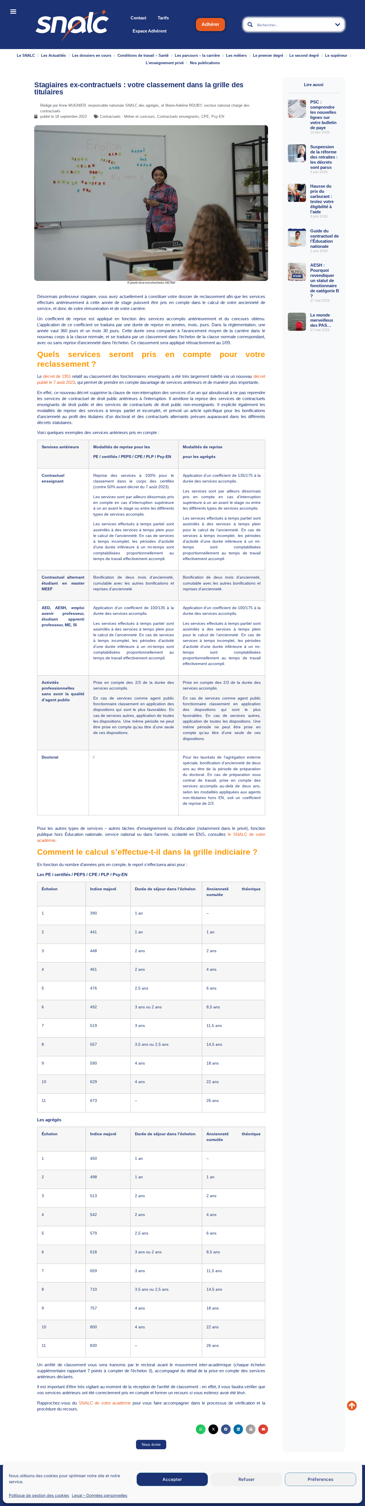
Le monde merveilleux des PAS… (321, 320)
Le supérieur (336, 55)
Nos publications (205, 63)
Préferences (320, 1479)
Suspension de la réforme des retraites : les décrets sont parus (324, 157)
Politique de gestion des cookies (39, 1495)
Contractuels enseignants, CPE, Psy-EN (190, 116)
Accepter (172, 1479)
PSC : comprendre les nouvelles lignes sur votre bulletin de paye (323, 115)
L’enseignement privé (165, 63)
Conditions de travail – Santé (143, 55)
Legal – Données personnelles (99, 1495)
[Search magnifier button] (250, 25)
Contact (138, 17)
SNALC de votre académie (105, 1402)
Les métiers (236, 55)
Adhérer (210, 24)
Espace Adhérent (150, 31)
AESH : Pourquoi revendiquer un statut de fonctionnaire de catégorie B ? (324, 280)
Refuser (246, 1479)
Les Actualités (53, 55)
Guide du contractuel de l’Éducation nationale (324, 238)
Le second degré (304, 55)
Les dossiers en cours (91, 55)
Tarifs (163, 17)
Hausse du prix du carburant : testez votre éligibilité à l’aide (322, 199)
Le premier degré (268, 55)
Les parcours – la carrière (197, 55)
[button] (201, 1429)
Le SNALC (26, 55)
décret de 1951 (57, 376)
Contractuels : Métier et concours (127, 116)
